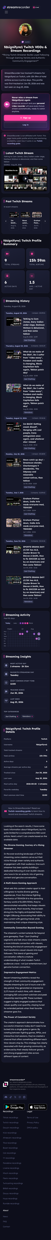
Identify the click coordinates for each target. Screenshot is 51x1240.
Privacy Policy (33, 1122)
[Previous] (6, 221)
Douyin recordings (11, 1127)
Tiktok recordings (10, 1117)
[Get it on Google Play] (14, 1107)
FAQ (5, 1221)
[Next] (45, 221)
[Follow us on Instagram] (20, 1097)
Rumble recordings (11, 1203)
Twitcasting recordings (13, 1183)
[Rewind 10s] (11, 188)
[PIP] (40, 188)
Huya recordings (10, 1198)
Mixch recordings (10, 1173)
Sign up (27, 118)
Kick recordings (10, 1133)
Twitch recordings (10, 1122)
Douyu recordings (10, 1193)
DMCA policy (32, 1127)
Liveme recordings (11, 1168)
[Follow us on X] (15, 1097)
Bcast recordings (10, 1148)
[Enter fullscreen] (44, 188)
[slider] (20, 188)
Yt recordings (9, 1158)
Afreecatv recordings (12, 1138)
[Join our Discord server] (6, 1097)
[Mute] (25, 188)
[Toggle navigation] (6, 12)
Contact (6, 1226)
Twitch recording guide (19, 811)
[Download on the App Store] (37, 1107)
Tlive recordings (10, 1143)
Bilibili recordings (10, 1188)
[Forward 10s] (16, 188)
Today (7, 623)
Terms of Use (32, 1117)
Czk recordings (9, 1153)
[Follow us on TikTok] (11, 1097)
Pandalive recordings (12, 1163)
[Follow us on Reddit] (24, 1097)
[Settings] (36, 188)
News (5, 1216)
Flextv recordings (10, 1178)
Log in (25, 125)
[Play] (7, 188)
